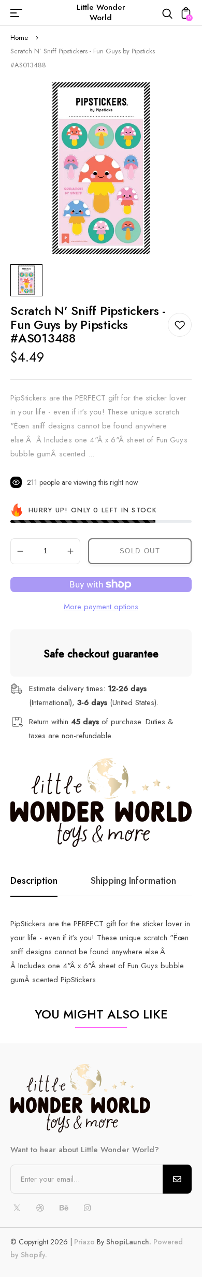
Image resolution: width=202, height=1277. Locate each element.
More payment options (101, 606)
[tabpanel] (29, 280)
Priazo (84, 1242)
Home (19, 37)
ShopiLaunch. (128, 1242)
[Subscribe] (177, 1179)
